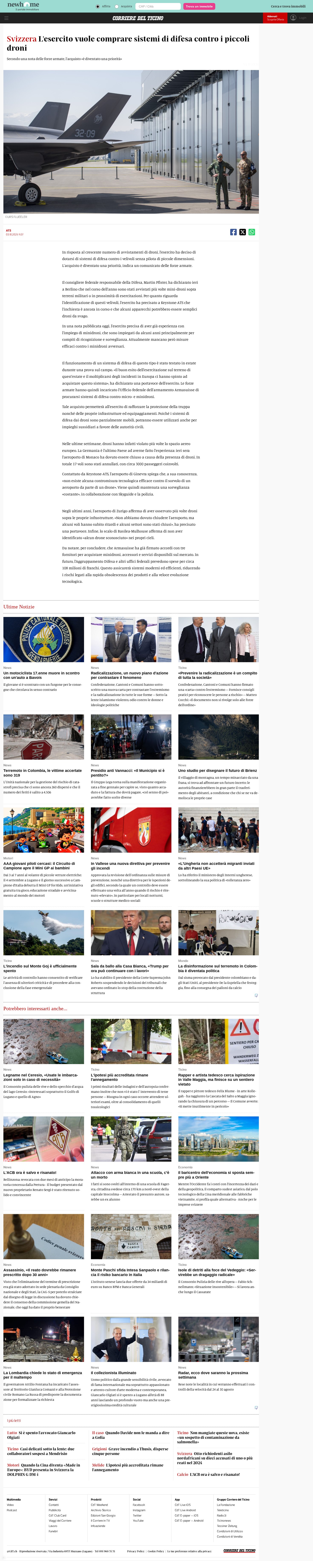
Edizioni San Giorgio (103, 1515)
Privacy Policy (136, 1551)
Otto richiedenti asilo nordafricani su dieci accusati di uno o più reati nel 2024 (215, 1458)
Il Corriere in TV (100, 1520)
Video (10, 1505)
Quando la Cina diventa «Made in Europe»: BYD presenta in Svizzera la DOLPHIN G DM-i (43, 1470)
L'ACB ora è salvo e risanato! (208, 1474)
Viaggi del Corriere (60, 1520)
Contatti (54, 1505)
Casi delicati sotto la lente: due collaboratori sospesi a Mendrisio (40, 1451)
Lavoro (53, 1526)
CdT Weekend (99, 1505)
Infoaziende (98, 1526)
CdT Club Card (57, 1515)
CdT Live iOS (183, 1505)
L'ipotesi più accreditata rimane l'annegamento (127, 1467)
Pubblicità (55, 1510)
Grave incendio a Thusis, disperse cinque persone (130, 1451)
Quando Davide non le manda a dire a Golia (130, 1435)
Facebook (139, 1505)
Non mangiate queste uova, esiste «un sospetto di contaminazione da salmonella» (213, 1437)
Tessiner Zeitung (227, 1526)
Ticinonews (224, 1520)
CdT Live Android (185, 1510)
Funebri (53, 1531)
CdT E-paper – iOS (186, 1515)
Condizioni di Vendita (230, 1536)
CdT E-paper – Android (189, 1520)
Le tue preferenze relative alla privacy (189, 1551)
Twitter (137, 1515)
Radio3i (221, 1515)
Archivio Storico (101, 1510)
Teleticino (223, 1510)
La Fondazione (226, 1505)
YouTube (138, 1520)
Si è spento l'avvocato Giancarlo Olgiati (41, 1435)
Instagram (139, 1510)
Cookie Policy (156, 1551)
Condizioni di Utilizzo (230, 1531)
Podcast (12, 1510)
